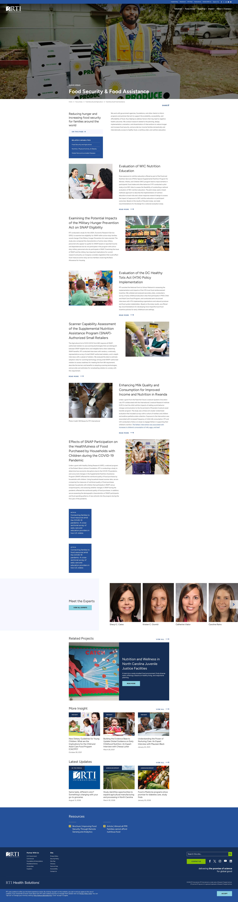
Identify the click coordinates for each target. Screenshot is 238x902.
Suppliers (29, 869)
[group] (126, 604)
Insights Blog (174, 1)
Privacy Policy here (85, 893)
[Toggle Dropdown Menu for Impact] (214, 8)
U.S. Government (32, 856)
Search (215, 2)
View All (162, 639)
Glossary (52, 863)
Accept (227, 893)
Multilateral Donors (32, 863)
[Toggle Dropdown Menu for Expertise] (206, 8)
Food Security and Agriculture (94, 102)
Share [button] (165, 105)
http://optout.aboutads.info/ (42, 895)
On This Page (77, 132)
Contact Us (53, 871)
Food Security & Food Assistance (115, 102)
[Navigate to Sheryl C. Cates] (125, 602)
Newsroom (183, 1)
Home (70, 102)
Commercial (30, 858)
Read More (126, 209)
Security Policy (54, 858)
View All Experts (80, 607)
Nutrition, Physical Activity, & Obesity (84, 149)
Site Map (52, 861)
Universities (30, 866)
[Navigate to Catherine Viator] (191, 602)
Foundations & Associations (35, 861)
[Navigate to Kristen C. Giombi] (158, 602)
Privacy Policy (54, 856)
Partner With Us (207, 1)
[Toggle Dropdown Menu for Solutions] (183, 8)
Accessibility (54, 869)
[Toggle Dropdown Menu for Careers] (231, 8)
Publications (197, 1)
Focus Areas (79, 102)
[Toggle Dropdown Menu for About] (222, 8)
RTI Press (190, 1)
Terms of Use (54, 866)
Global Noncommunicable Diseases (83, 153)
